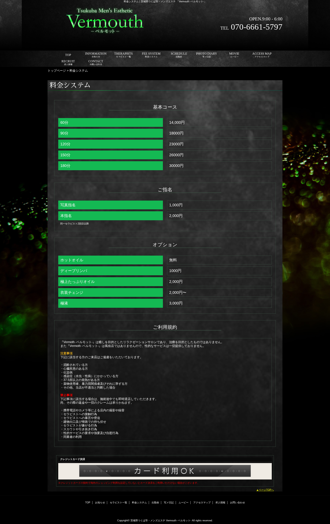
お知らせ (100, 502)
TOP (68, 55)
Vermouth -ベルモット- (178, 520)
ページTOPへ (266, 489)
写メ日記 (169, 502)
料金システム (139, 502)
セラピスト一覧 (118, 502)
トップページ (57, 70)
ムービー (183, 502)
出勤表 (155, 502)
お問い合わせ (237, 502)
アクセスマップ (202, 502)
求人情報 (220, 502)
